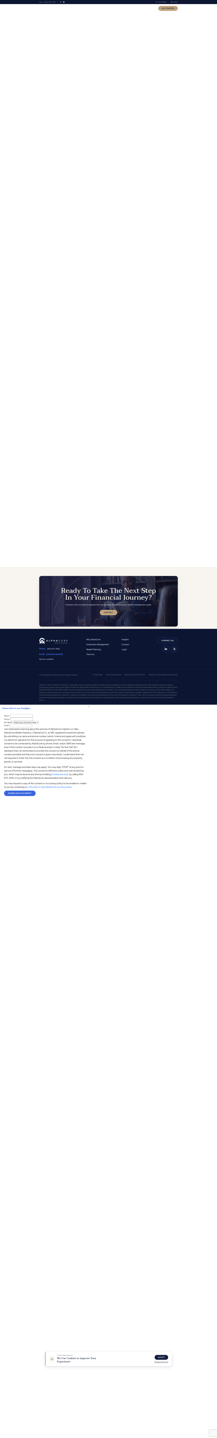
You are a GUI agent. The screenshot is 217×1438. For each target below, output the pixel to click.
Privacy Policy (98, 675)
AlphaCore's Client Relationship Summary (163, 675)
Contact (108, 612)
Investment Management (97, 644)
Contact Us (167, 640)
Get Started (168, 8)
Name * (7, 716)
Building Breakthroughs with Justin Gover (59, 527)
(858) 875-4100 (50, 2)
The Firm (90, 654)
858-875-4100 (53, 649)
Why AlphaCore (93, 639)
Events (45, 522)
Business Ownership (88, 214)
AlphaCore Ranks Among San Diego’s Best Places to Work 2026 (155, 527)
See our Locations (46, 659)
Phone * (7, 719)
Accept (161, 1357)
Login (124, 649)
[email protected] (59, 774)
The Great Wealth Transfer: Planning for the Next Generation (107, 527)
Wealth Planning (93, 649)
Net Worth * (8, 722)
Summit (151, 8)
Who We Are (106, 8)
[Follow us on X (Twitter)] (61, 2)
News (139, 522)
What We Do (123, 8)
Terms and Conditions (113, 675)
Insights (138, 8)
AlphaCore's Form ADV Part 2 (134, 675)
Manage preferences (161, 1362)
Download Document (20, 793)
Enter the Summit (52, 202)
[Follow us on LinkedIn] (64, 2)
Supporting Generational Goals (123, 214)
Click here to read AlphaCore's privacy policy (50, 787)
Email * (6, 725)
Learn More (72, 55)
